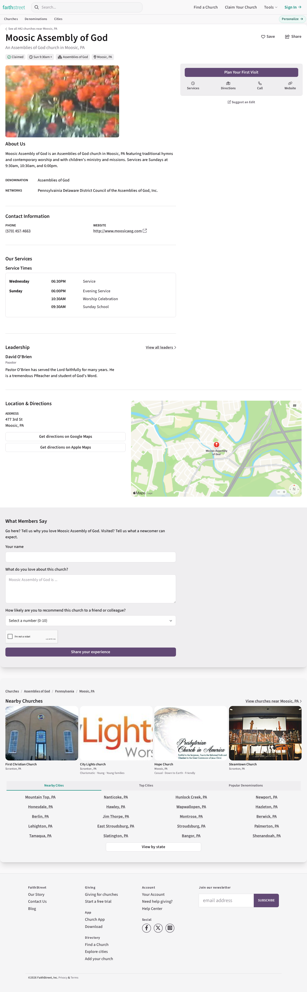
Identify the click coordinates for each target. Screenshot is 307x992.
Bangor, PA (191, 836)
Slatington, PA (115, 836)
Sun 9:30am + (42, 57)
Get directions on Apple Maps (65, 447)
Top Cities (146, 785)
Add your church (99, 959)
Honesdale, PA (40, 807)
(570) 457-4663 (18, 231)
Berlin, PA (40, 816)
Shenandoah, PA (267, 836)
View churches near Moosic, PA (273, 701)
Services (193, 88)
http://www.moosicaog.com (117, 231)
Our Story (36, 894)
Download (93, 926)
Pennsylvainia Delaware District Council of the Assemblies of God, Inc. (98, 190)
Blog (32, 909)
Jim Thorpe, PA (116, 816)
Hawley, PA (115, 807)
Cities (58, 19)
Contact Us (37, 901)
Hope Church (163, 764)
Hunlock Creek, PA (191, 797)
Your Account (153, 894)
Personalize (292, 19)
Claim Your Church (241, 7)
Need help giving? (157, 901)
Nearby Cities (54, 785)
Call (260, 88)
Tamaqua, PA (40, 836)
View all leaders (160, 347)
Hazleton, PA (267, 807)
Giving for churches (101, 894)
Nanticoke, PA (116, 797)
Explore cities (96, 951)
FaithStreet (14, 7)
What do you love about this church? (36, 569)
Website (290, 88)
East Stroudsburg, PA (115, 826)
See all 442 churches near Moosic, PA (32, 29)
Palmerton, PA (266, 826)
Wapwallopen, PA (191, 807)
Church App (95, 919)
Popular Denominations (246, 785)
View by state (153, 847)
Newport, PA (266, 797)
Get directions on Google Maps (65, 436)
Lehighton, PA (40, 826)
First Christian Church (21, 764)
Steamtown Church (243, 764)
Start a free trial (98, 901)
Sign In (291, 7)
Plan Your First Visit (241, 72)
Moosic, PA (104, 57)
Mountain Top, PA (40, 797)
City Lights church (93, 764)
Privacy (62, 978)
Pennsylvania (64, 691)
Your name (14, 547)
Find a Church (206, 7)
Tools (269, 7)
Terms (74, 978)
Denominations (36, 19)
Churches (11, 19)
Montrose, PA (191, 816)
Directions (228, 88)
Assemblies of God (75, 57)
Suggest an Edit (243, 102)
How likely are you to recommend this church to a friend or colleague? (65, 610)
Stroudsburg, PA (191, 826)
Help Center (152, 909)
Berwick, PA (266, 816)
